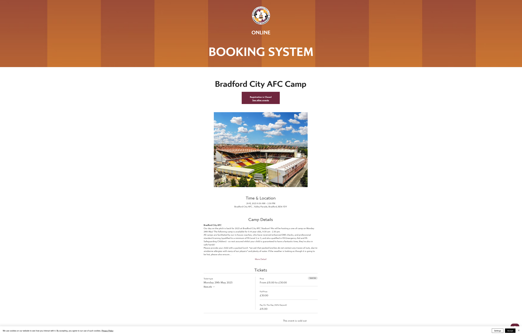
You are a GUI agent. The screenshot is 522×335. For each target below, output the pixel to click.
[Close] (518, 330)
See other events (260, 99)
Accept (510, 330)
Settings (497, 330)
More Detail (260, 258)
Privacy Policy (107, 330)
